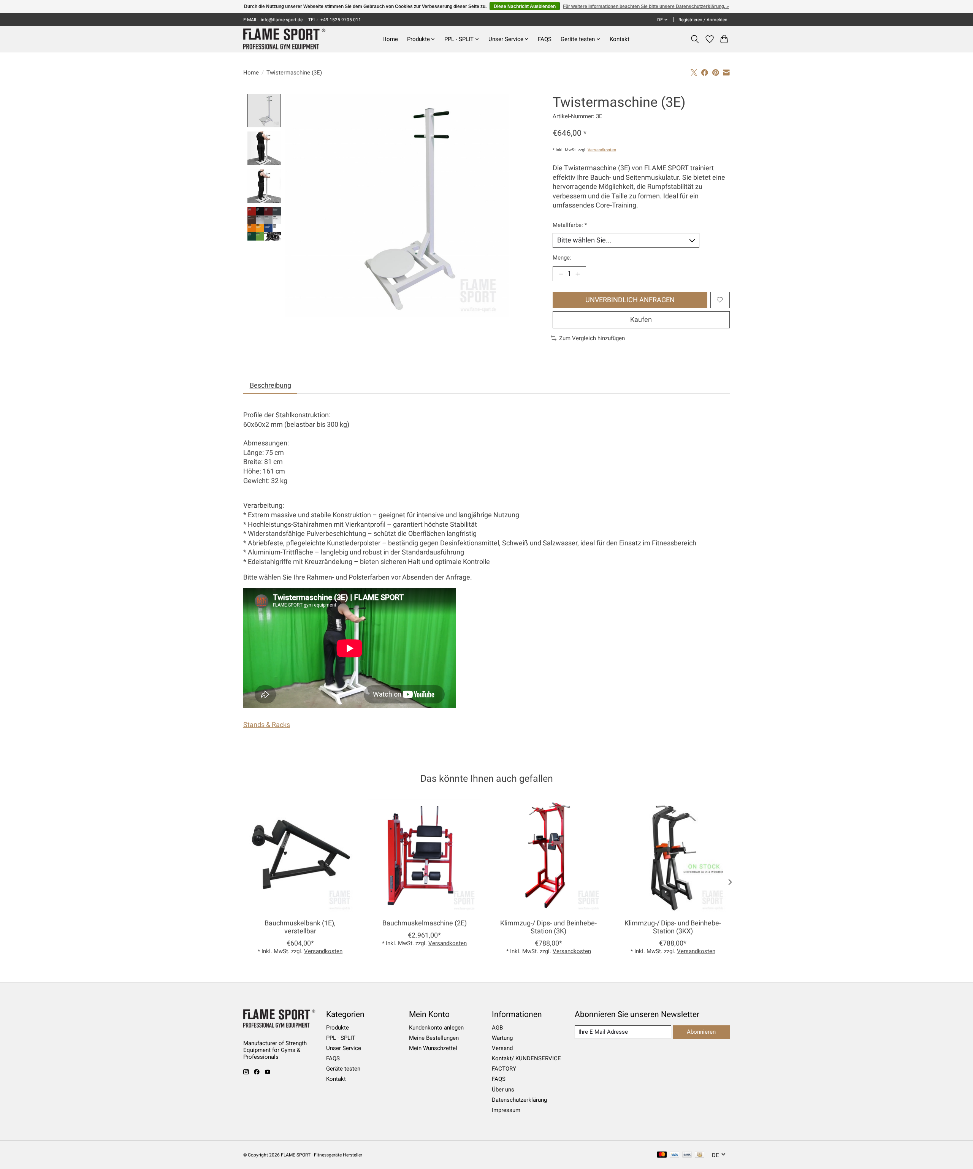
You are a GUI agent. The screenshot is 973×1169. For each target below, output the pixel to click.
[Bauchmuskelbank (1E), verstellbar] (300, 856)
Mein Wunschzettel (433, 1048)
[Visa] (675, 1155)
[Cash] (699, 1155)
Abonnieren (701, 1031)
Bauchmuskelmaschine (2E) (424, 923)
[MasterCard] (662, 1155)
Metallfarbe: (570, 225)
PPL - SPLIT (340, 1037)
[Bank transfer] (687, 1155)
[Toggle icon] (694, 39)
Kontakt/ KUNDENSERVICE (526, 1058)
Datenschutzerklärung (519, 1099)
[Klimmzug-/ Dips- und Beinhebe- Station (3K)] (548, 856)
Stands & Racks (266, 725)
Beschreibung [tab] (270, 385)
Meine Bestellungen (434, 1037)
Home (390, 39)
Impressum (506, 1110)
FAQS (544, 39)
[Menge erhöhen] (577, 273)
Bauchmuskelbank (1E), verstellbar (300, 927)
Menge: (562, 257)
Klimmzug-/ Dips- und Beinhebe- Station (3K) (548, 927)
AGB (497, 1027)
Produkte (337, 1027)
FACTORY (504, 1068)
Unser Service (343, 1048)
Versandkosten (602, 149)
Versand (502, 1048)
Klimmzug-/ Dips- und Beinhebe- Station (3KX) (672, 927)
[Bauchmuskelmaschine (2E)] (424, 856)
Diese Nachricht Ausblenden (525, 6)
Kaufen (641, 319)
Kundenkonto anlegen (436, 1027)
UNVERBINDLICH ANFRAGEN (630, 300)
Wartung (502, 1037)
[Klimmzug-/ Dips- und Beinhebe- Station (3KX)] (673, 856)
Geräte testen (343, 1068)
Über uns (503, 1089)
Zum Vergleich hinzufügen (592, 338)
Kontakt (619, 39)
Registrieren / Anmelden (702, 19)
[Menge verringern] (561, 273)
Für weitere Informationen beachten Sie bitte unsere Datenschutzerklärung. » (646, 6)
